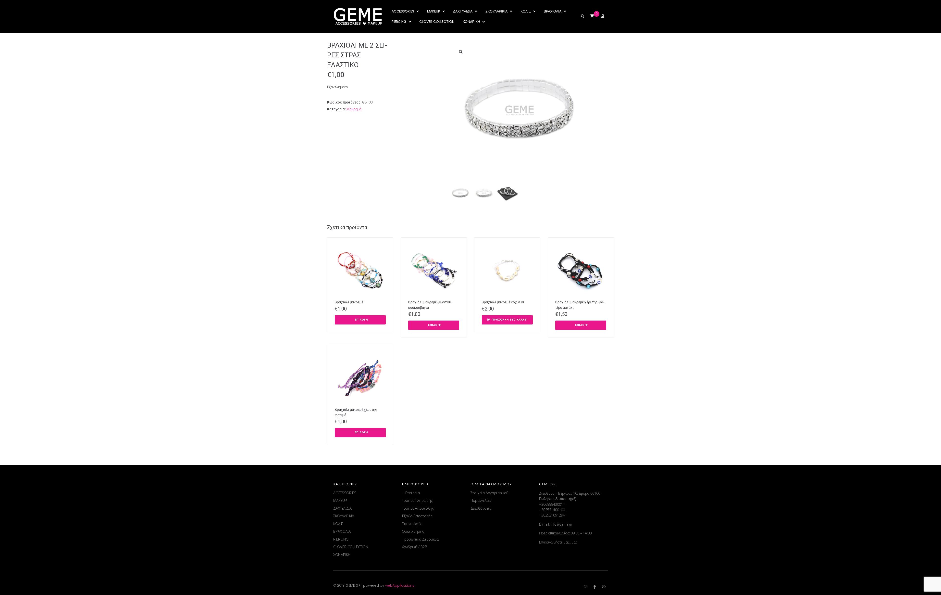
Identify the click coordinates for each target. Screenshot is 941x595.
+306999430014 (552, 504)
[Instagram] (586, 587)
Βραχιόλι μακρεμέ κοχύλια (503, 302)
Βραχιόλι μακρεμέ (349, 302)
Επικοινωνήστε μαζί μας (558, 542)
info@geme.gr (561, 524)
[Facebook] (595, 587)
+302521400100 (552, 509)
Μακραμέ (354, 109)
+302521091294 (552, 515)
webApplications (399, 585)
